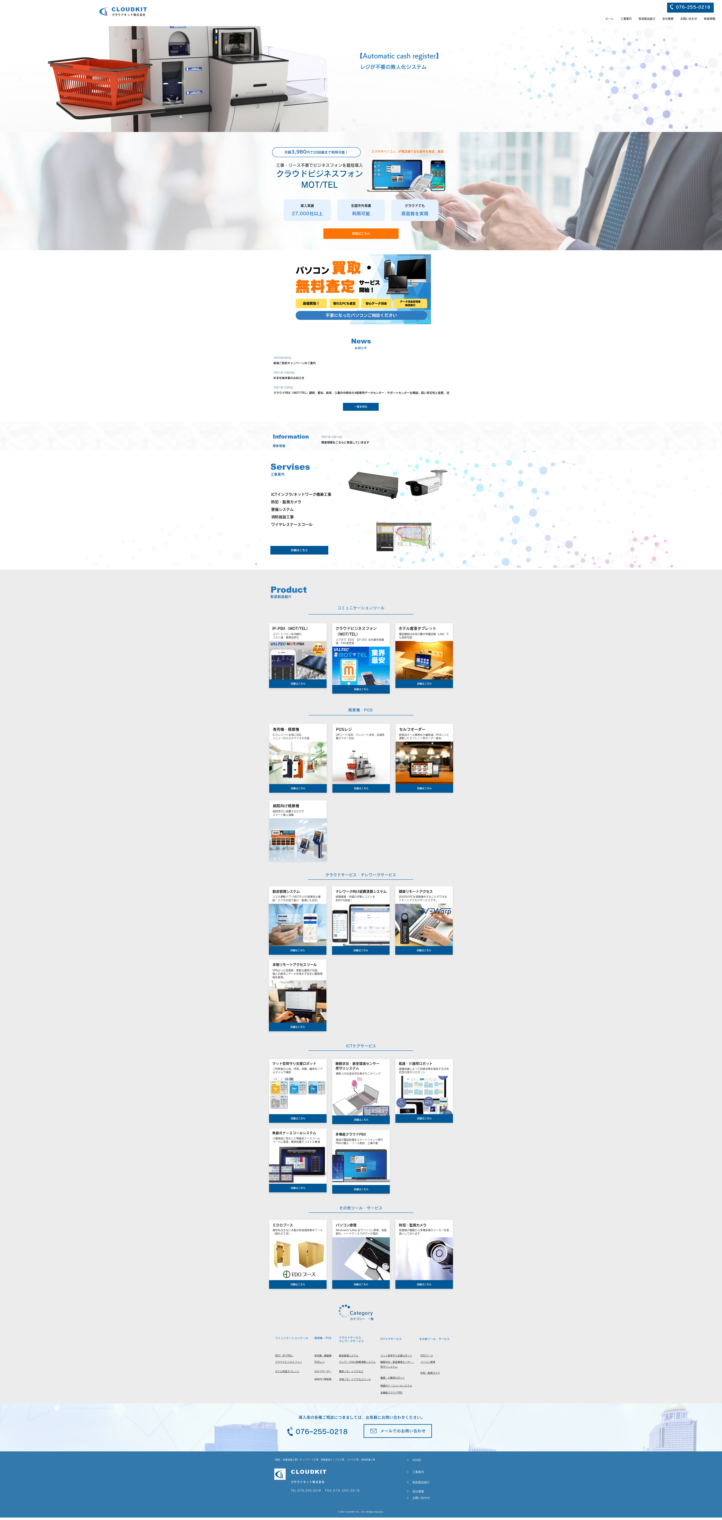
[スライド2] (360, 124)
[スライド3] (364, 125)
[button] (647, 19)
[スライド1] (357, 124)
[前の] (21, 79)
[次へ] (701, 79)
